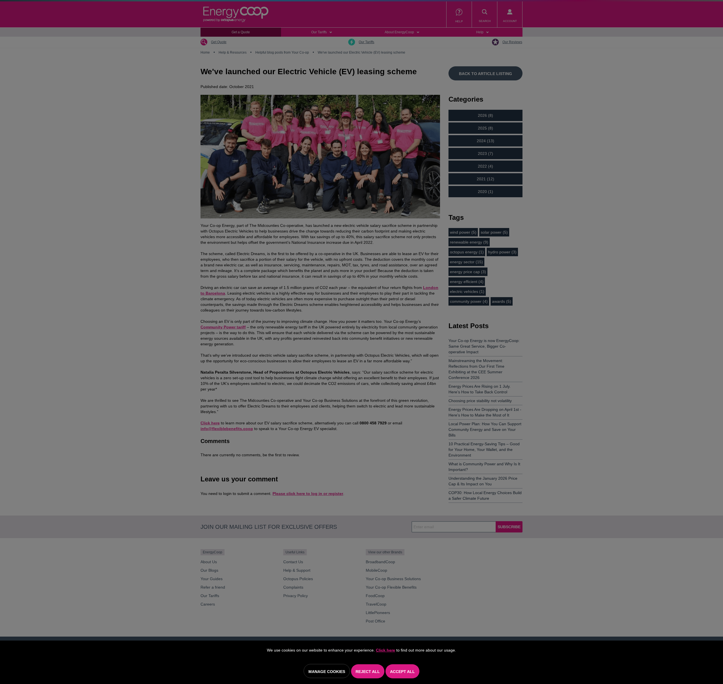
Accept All (402, 671)
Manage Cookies (326, 671)
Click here (385, 650)
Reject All (368, 671)
